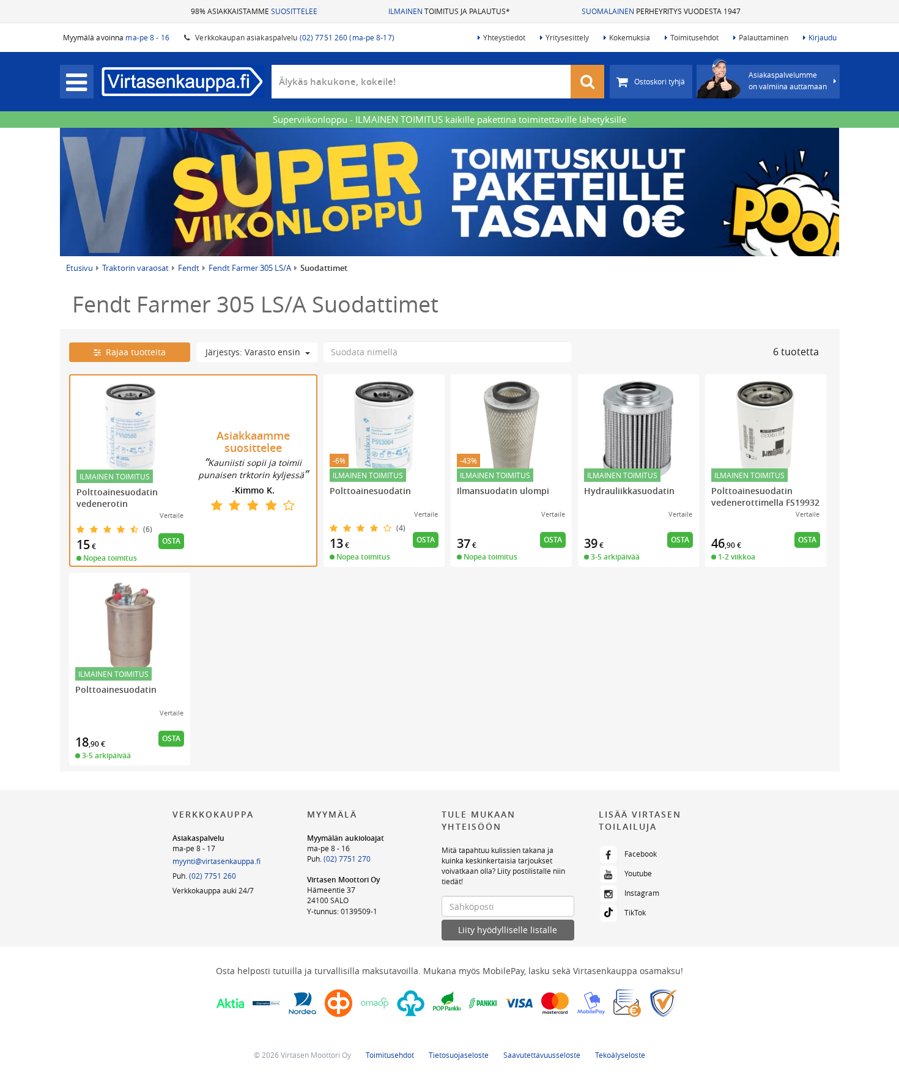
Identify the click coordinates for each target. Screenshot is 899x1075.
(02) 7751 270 (347, 858)
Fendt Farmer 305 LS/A (250, 267)
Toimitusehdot (694, 37)
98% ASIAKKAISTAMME (254, 11)
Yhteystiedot (504, 37)
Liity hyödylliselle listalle (507, 930)
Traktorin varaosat (135, 267)
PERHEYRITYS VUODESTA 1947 (661, 11)
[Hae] (588, 81)
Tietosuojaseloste (459, 1055)
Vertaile (171, 515)
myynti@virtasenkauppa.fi (216, 861)
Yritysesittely (567, 37)
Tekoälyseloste (620, 1055)
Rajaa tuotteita (133, 352)
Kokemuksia (629, 37)
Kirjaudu (822, 37)
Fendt (188, 267)
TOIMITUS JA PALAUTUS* (449, 11)
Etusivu (79, 267)
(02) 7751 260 (212, 876)
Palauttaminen (763, 37)
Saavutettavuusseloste (541, 1055)
